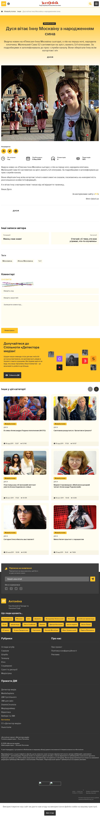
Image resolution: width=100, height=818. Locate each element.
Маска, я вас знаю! (12, 239)
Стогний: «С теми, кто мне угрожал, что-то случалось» (83, 240)
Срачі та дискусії (9, 669)
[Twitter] (9, 151)
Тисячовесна (7, 619)
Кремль (42, 624)
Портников (36, 630)
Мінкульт (19, 619)
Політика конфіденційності (64, 650)
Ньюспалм (6, 727)
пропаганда (15, 624)
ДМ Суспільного (8, 697)
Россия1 (71, 619)
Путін (4, 624)
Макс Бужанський (69, 630)
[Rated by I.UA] (44, 783)
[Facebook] (3, 151)
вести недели (72, 624)
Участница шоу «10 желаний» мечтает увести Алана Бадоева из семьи (20, 486)
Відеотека (6, 712)
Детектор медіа (8, 689)
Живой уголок (10, 11)
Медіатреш (6, 673)
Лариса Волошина (87, 630)
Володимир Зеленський (55, 619)
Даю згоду (50, 813)
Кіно (3, 662)
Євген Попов (86, 624)
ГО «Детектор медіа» (11, 723)
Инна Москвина (25, 261)
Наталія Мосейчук (51, 630)
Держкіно (37, 619)
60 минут (5, 630)
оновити (6, 279)
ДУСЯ (50, 57)
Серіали (5, 650)
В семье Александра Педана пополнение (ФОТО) (24, 431)
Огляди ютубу (7, 647)
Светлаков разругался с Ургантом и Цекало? (73, 431)
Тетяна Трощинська (21, 630)
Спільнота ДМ (14, 375)
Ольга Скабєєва (29, 624)
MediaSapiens (7, 693)
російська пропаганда (86, 619)
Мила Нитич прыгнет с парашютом (69, 539)
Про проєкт (56, 647)
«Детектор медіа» (13, 743)
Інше (19, 11)
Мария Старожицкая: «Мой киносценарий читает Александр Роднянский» (72, 486)
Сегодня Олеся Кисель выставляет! (19, 539)
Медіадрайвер (8, 708)
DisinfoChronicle (8, 704)
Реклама (55, 654)
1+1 (96, 194)
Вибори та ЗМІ (8, 716)
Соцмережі (6, 666)
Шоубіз (4, 654)
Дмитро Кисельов (56, 624)
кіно (28, 619)
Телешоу (5, 658)
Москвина (7, 261)
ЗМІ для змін (7, 701)
